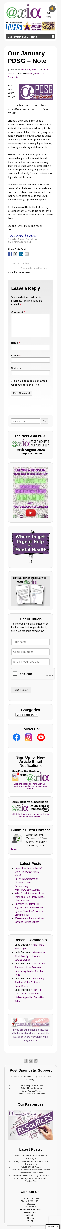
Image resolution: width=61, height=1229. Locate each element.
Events (30, 73)
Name (14, 343)
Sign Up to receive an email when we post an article (29, 383)
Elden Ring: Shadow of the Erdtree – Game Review (30, 982)
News (36, 73)
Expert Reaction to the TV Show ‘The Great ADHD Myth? (28, 872)
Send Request (21, 690)
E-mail (15, 355)
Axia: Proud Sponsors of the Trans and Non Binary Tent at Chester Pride (30, 897)
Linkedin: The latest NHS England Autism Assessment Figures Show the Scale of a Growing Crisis (31, 1178)
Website (16, 368)
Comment (18, 312)
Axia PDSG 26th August (27, 889)
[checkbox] (52, 8)
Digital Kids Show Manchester (35, 268)
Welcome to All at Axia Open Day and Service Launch (30, 956)
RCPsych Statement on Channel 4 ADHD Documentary (26, 882)
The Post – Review (20, 263)
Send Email (34, 1198)
